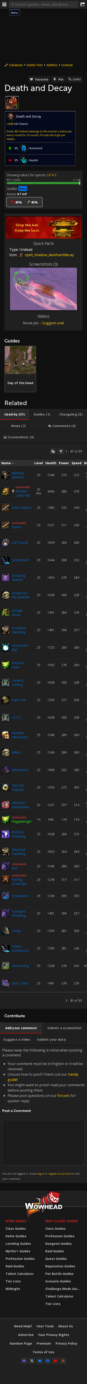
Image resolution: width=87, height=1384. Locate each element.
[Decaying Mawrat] (5, 577)
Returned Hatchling (18, 851)
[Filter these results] (61, 451)
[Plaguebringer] (5, 819)
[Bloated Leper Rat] (5, 491)
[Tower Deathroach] (5, 948)
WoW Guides (16, 1221)
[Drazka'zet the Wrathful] (5, 595)
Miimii (16, 752)
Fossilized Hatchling (19, 630)
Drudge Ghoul (17, 612)
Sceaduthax (20, 896)
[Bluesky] (39, 1360)
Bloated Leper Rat (23, 493)
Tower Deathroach (20, 948)
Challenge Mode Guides (64, 1289)
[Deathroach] (5, 560)
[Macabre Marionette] (5, 735)
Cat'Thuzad (20, 542)
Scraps (16, 931)
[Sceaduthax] (5, 896)
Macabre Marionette (20, 735)
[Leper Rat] (5, 700)
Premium (44, 1343)
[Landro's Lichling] (5, 682)
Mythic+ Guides (18, 1251)
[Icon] (12, 103)
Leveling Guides (18, 1243)
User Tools (45, 1326)
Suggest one (52, 323)
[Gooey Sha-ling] (5, 647)
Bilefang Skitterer (18, 475)
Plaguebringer (22, 821)
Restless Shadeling (19, 834)
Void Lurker (20, 983)
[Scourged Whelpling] (5, 913)
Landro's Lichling (18, 682)
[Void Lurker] (5, 983)
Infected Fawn (18, 665)
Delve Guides (16, 1236)
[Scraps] (5, 931)
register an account (59, 1173)
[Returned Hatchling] (5, 851)
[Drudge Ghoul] (5, 612)
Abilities (52, 65)
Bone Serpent (22, 507)
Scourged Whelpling (19, 913)
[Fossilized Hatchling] (5, 630)
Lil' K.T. (52, 175)
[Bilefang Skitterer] (5, 475)
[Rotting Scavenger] (5, 879)
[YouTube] (55, 1360)
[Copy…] (53, 451)
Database (16, 65)
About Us (65, 1326)
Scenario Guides (58, 1281)
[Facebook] (47, 1360)
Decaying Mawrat (18, 577)
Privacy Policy (66, 1343)
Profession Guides (20, 1258)
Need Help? (23, 1326)
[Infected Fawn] (5, 665)
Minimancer (20, 770)
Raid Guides (15, 1266)
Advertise (26, 1335)
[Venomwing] (5, 966)
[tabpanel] (43, 726)
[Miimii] (5, 752)
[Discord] (24, 1360)
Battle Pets (35, 65)
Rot (14, 868)
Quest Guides (56, 1258)
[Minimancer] (5, 770)
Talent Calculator (20, 1274)
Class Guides (16, 1228)
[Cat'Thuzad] (5, 542)
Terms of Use (43, 1352)
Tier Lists (13, 1281)
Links (77, 79)
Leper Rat (19, 700)
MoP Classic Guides (61, 1221)
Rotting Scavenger (19, 881)
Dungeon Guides (58, 1243)
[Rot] (5, 866)
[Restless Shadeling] (5, 834)
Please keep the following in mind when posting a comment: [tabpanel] (43, 1114)
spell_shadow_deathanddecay (49, 254)
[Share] (82, 4)
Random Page (21, 1343)
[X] (32, 1360)
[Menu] (4, 4)
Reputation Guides (60, 1266)
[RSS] (63, 1360)
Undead (66, 65)
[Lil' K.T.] (5, 717)
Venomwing (20, 966)
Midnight (13, 1289)
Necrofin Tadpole (18, 787)
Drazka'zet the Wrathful (21, 595)
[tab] (14, 414)
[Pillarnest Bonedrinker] (5, 805)
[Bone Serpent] (5, 507)
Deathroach (20, 560)
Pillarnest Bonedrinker (20, 805)
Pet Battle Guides (59, 1274)
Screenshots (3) (43, 264)
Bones (16, 527)
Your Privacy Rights (53, 1335)
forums (64, 1095)
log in (41, 1173)
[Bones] (5, 525)
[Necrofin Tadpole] (5, 787)
